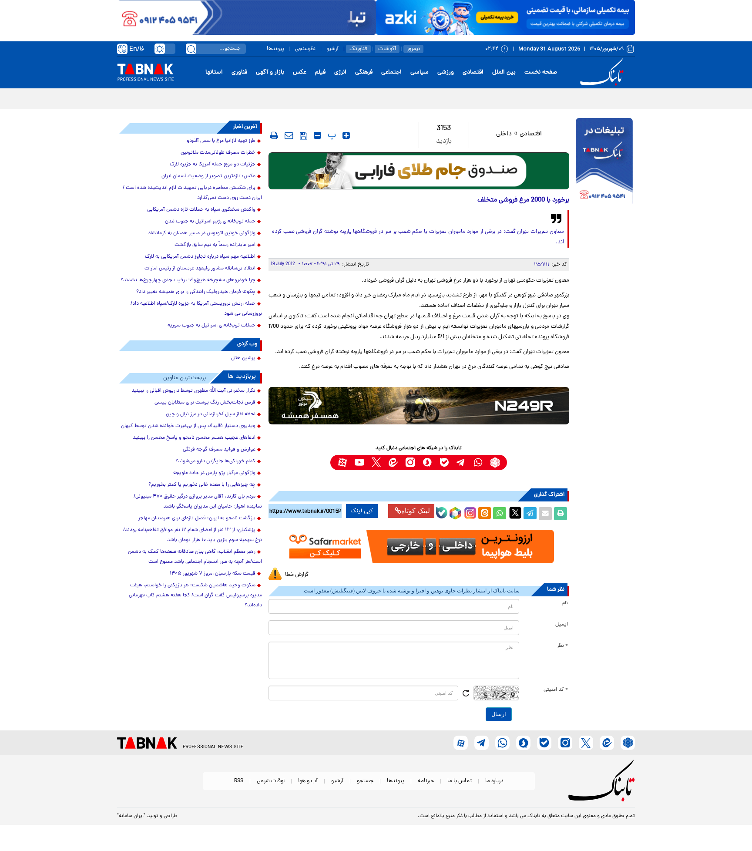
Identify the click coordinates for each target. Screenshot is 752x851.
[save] (303, 136)
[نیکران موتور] (419, 405)
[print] (274, 135)
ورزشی (445, 72)
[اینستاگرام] (469, 511)
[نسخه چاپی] (560, 513)
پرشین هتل (243, 358)
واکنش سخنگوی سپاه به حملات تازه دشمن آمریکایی (201, 210)
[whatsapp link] (478, 462)
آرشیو (332, 49)
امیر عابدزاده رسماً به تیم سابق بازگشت (215, 245)
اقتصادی (473, 72)
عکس (299, 72)
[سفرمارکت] (418, 546)
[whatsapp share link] (499, 513)
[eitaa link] (393, 462)
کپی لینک (362, 511)
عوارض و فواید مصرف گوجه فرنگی (219, 450)
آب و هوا (308, 781)
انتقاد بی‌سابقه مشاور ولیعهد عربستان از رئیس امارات (199, 268)
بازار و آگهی (270, 72)
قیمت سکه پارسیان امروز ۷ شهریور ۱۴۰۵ (212, 574)
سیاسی (419, 72)
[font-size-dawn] (317, 135)
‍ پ (331, 135)
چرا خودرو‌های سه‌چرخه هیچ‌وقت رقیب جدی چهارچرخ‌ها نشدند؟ (188, 280)
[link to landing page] (603, 72)
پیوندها (275, 49)
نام (565, 603)
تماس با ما (459, 781)
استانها (214, 72)
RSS (238, 781)
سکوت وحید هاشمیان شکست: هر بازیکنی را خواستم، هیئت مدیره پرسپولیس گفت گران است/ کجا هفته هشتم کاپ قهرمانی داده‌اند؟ (195, 595)
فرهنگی (364, 72)
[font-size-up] (346, 135)
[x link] (376, 462)
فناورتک (358, 49)
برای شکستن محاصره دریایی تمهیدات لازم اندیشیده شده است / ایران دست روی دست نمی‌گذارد (192, 193)
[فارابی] (419, 170)
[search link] (191, 49)
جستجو (365, 781)
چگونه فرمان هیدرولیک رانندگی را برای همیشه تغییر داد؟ (195, 292)
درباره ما (494, 781)
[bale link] (444, 462)
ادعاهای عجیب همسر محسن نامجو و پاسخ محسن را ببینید (194, 438)
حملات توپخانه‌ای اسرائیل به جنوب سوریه (211, 326)
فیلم (320, 72)
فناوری (239, 72)
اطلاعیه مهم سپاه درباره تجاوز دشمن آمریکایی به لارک (200, 257)
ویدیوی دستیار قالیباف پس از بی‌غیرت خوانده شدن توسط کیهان (188, 426)
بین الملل (504, 72)
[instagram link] (410, 462)
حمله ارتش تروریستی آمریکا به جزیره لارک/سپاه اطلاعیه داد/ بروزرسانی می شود (196, 309)
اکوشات (387, 49)
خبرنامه (426, 781)
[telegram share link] (530, 513)
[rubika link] (495, 462)
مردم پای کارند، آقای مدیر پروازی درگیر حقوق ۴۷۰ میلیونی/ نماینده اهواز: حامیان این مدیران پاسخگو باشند (198, 502)
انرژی (340, 72)
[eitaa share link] (484, 513)
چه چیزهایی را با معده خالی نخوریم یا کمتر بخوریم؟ (201, 485)
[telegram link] (461, 462)
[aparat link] (342, 462)
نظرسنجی (305, 49)
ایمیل (561, 625)
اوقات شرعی (271, 781)
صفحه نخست (540, 72)
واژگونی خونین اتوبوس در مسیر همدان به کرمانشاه (201, 233)
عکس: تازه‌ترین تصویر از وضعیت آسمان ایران (208, 176)
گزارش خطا (297, 575)
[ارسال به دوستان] (545, 513)
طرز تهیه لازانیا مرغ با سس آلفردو (221, 141)
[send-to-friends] (288, 135)
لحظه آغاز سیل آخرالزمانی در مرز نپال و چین (210, 414)
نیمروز (413, 49)
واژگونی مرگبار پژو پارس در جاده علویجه (214, 473)
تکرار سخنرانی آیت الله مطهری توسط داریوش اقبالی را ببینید (193, 391)
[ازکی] (505, 17)
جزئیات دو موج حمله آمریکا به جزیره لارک (212, 164)
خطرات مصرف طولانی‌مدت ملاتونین (218, 153)
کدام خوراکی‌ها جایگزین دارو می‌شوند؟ (215, 461)
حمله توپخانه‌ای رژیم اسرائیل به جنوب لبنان (210, 221)
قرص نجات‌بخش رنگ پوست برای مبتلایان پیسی (204, 403)
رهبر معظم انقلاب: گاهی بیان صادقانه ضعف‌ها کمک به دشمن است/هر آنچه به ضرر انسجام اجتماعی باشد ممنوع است (195, 557)
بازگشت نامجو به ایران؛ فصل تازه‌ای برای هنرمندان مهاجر (196, 518)
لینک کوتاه (415, 511)
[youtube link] (359, 462)
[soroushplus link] (427, 462)
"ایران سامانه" (131, 816)
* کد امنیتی (556, 690)
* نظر (562, 646)
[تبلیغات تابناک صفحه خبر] (604, 162)
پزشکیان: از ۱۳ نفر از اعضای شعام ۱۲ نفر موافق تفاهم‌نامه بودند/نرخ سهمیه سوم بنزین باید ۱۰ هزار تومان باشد (192, 535)
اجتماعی (391, 72)
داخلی (504, 134)
